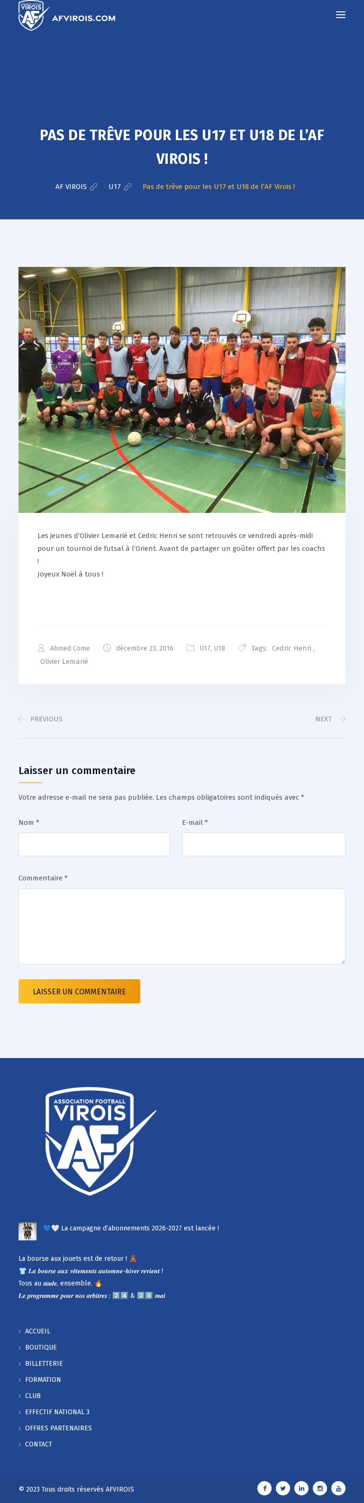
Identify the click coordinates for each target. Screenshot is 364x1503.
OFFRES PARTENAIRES (58, 1428)
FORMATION (43, 1380)
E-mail (195, 822)
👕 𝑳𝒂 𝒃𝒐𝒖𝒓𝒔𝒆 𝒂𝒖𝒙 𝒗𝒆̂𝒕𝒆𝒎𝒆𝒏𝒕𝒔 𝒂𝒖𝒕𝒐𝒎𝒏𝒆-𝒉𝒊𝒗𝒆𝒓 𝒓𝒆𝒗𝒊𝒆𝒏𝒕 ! (90, 1271)
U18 (219, 648)
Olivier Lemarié (64, 661)
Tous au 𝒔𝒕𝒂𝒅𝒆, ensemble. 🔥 (60, 1283)
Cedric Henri (291, 648)
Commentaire (43, 878)
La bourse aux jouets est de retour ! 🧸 (77, 1259)
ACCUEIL (37, 1331)
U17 (205, 648)
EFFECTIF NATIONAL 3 (57, 1412)
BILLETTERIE (44, 1364)
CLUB (33, 1396)
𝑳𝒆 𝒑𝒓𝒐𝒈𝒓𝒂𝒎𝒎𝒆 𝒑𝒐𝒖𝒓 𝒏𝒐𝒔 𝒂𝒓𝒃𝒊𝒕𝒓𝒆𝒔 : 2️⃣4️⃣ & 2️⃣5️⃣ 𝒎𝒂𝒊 (91, 1296)
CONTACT (38, 1444)
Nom (28, 822)
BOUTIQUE (41, 1347)
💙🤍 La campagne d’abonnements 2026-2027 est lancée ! (131, 1228)
